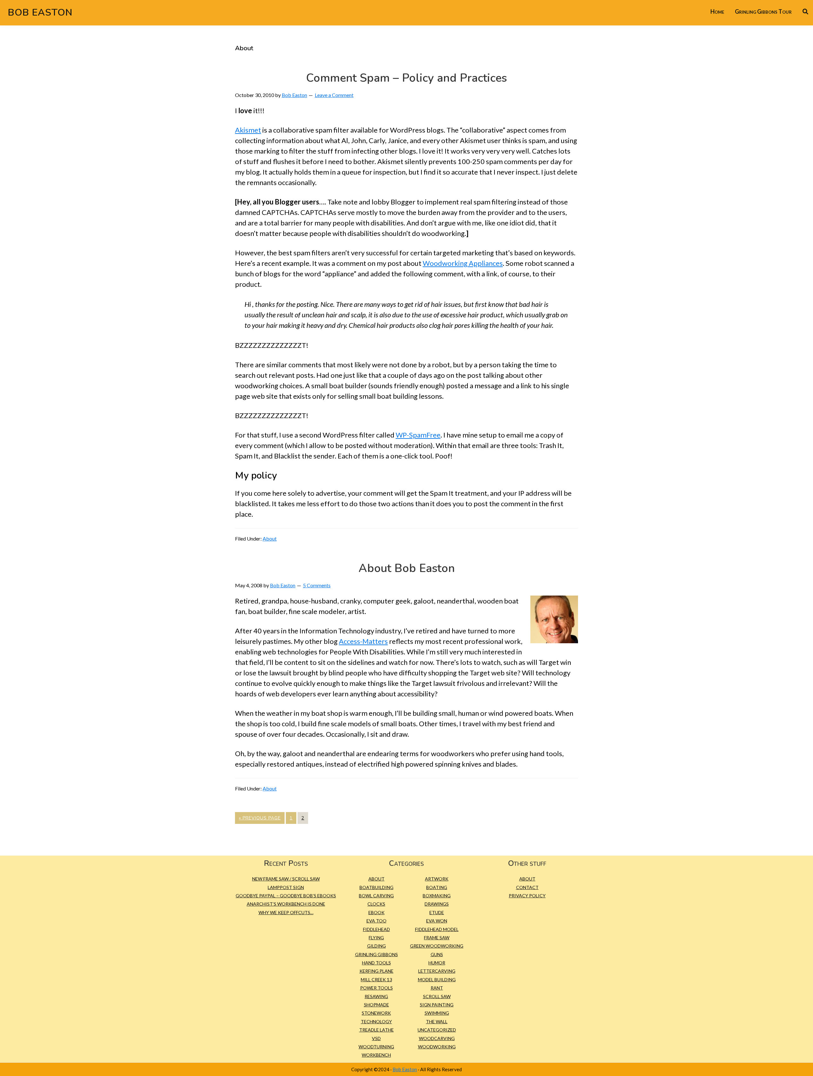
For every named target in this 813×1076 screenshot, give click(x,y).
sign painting (437, 1004)
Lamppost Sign (286, 887)
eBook (376, 912)
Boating (436, 887)
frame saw (436, 937)
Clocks (376, 904)
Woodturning (376, 1046)
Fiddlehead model (437, 929)
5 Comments (317, 585)
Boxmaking (437, 895)
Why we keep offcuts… (286, 912)
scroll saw (437, 996)
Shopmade (376, 1004)
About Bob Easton (407, 568)
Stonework (376, 1013)
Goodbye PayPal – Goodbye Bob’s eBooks (286, 895)
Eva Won (436, 920)
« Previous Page (260, 819)
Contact (527, 887)
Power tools (376, 987)
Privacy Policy (527, 895)
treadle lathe (376, 1029)
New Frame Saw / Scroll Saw (286, 878)
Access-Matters (363, 641)
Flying (376, 937)
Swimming (437, 1013)
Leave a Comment (334, 95)
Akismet (248, 130)
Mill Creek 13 (376, 979)
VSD (376, 1038)
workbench (376, 1055)
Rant (437, 987)
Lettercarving (436, 971)
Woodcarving (437, 1038)
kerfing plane (376, 971)
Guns (437, 954)
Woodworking (437, 1046)
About (270, 538)
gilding (376, 945)
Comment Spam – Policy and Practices (406, 78)
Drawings (437, 904)
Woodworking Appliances (463, 263)
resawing (376, 996)
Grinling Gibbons (376, 954)
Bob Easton (40, 12)
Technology (376, 1021)
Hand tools (376, 962)
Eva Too (376, 920)
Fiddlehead (376, 929)
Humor (436, 962)
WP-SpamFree (418, 435)
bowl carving (376, 895)
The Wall (436, 1021)
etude (436, 912)
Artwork (436, 878)
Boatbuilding (376, 887)
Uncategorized (437, 1029)
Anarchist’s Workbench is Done (286, 904)
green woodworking (436, 945)
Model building (437, 979)
